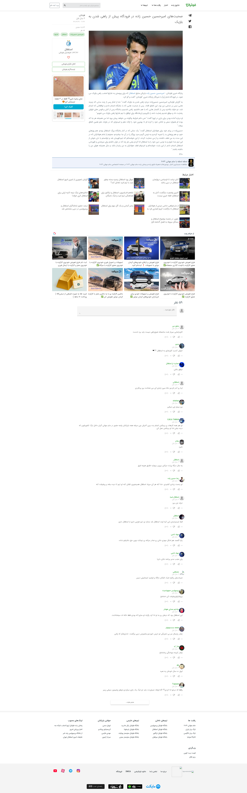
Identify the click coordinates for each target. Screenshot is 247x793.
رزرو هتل (192, 756)
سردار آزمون (106, 737)
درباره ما (164, 771)
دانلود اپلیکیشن (140, 771)
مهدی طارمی (106, 733)
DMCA (128, 771)
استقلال (132, 93)
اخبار (166, 5)
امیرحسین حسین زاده (155, 93)
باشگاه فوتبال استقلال (159, 729)
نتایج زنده (175, 5)
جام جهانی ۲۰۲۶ (190, 725)
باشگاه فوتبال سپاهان (159, 737)
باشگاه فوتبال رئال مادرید (130, 725)
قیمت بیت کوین (190, 753)
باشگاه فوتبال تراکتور (160, 733)
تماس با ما (153, 771)
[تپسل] (56, 79)
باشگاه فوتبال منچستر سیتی (129, 737)
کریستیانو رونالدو (104, 729)
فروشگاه (119, 771)
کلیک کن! (68, 106)
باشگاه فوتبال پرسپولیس (158, 725)
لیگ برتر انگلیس (190, 733)
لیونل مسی (107, 725)
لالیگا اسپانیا (191, 737)
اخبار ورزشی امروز (76, 729)
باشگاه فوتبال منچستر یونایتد (128, 733)
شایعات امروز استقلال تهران (72, 737)
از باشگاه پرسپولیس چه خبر (72, 733)
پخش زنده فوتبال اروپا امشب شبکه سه (68, 725)
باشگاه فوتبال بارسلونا (131, 729)
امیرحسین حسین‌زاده (76, 34)
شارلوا (56, 34)
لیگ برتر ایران (191, 729)
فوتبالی (82, 15)
